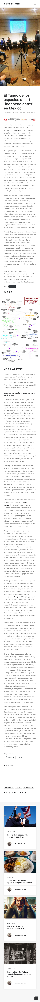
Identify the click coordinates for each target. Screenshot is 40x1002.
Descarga (12, 286)
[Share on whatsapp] (17, 793)
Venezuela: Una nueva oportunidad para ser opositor (19, 881)
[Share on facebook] (4, 793)
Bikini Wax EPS (9, 787)
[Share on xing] (23, 793)
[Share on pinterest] (12, 793)
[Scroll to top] (36, 998)
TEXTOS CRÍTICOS (20, 112)
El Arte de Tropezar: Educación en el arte (15, 927)
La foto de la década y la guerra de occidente (17, 836)
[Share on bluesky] (20, 793)
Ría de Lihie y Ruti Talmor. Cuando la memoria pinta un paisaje (19, 974)
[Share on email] (25, 793)
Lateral (18, 787)
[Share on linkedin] (15, 793)
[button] (35, 4)
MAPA (5, 286)
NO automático (28, 787)
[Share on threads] (9, 793)
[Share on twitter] (7, 793)
